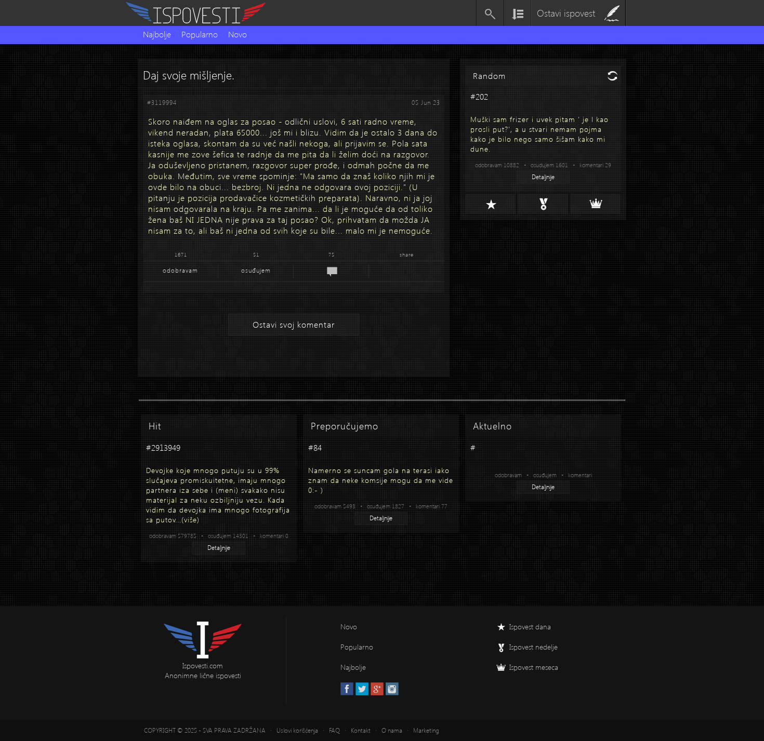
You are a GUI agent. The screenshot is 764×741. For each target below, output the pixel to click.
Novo (237, 34)
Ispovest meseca (533, 667)
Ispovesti (200, 13)
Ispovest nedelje (533, 647)
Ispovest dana (530, 626)
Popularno (199, 34)
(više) (190, 519)
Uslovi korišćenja (297, 730)
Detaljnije (543, 177)
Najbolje (157, 34)
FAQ (334, 730)
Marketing (426, 730)
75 (331, 254)
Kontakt (361, 730)
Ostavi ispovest (566, 12)
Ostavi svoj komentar (294, 324)
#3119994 (162, 102)
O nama (391, 730)
